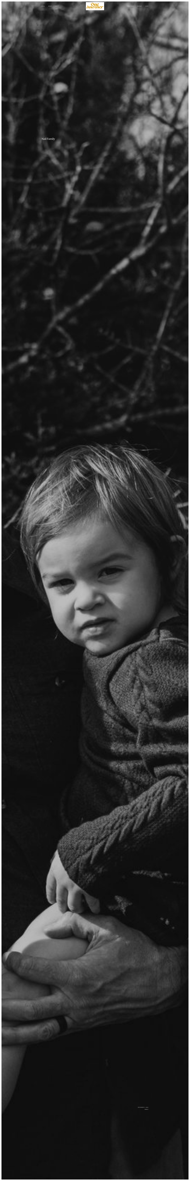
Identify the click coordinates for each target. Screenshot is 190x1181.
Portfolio (131, 6)
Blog (146, 6)
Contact (139, 6)
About (50, 6)
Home (43, 6)
